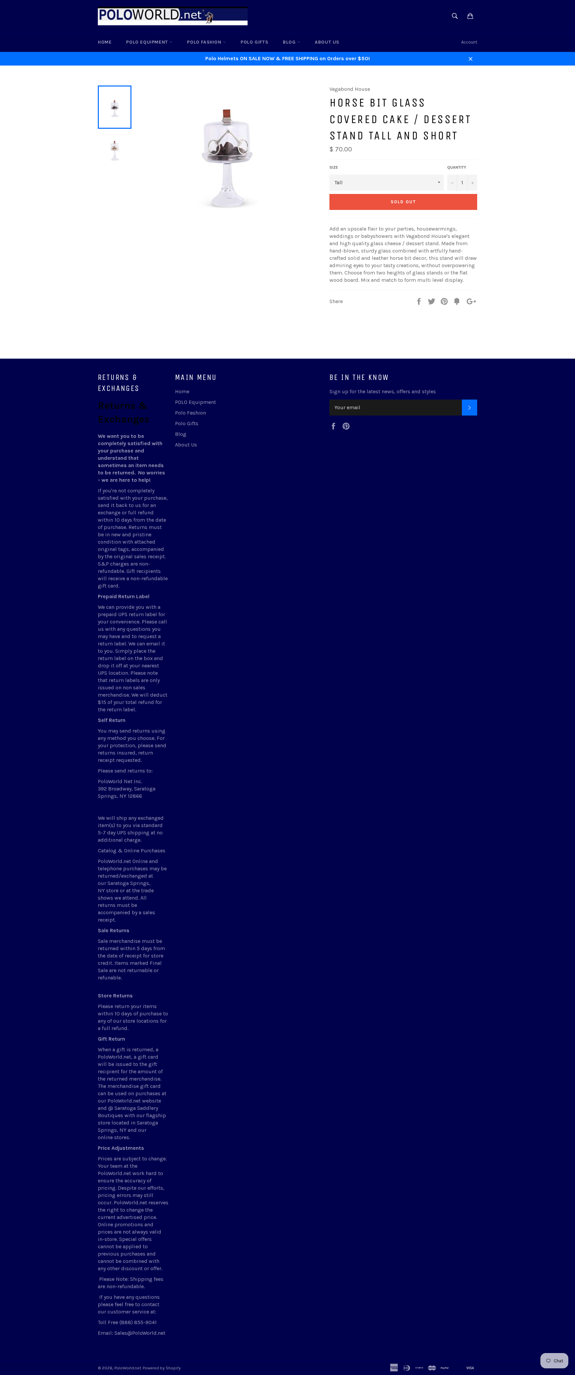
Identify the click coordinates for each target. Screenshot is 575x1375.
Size (333, 167)
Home (104, 42)
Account (469, 42)
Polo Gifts (254, 42)
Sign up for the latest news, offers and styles (382, 391)
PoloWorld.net (127, 1367)
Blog (290, 42)
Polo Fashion (205, 42)
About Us (327, 42)
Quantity (456, 167)
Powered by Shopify (162, 1367)
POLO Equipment (147, 42)
